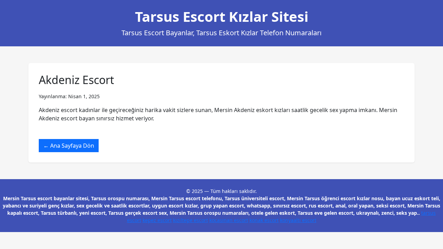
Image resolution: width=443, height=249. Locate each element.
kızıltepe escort (190, 220)
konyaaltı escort (298, 220)
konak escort (264, 220)
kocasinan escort (228, 220)
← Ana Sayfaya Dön (68, 145)
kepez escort (157, 220)
